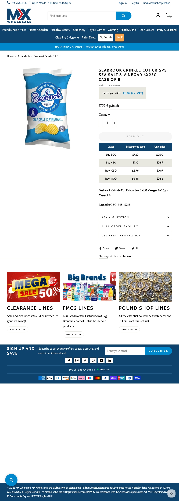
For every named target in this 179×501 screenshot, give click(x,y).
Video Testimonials (110, 410)
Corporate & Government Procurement (77, 425)
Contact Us (143, 404)
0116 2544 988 (19, 3)
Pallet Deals (89, 37)
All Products (23, 56)
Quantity (104, 114)
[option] (89, 47)
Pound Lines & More (14, 29)
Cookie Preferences (148, 448)
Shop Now (129, 329)
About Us (105, 404)
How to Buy (70, 410)
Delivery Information (121, 235)
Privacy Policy (71, 450)
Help (66, 404)
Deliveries (69, 416)
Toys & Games (96, 29)
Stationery (79, 29)
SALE (119, 37)
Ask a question (116, 217)
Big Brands (105, 37)
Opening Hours (146, 410)
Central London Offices (150, 423)
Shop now (18, 329)
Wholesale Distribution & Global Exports (80, 436)
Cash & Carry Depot (148, 416)
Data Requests (145, 455)
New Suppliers (145, 442)
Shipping (103, 256)
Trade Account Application (156, 3)
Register (135, 3)
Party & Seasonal (167, 29)
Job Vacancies (145, 436)
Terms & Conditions (74, 444)
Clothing (113, 29)
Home (10, 56)
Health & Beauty (60, 29)
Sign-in (123, 3)
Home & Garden (38, 29)
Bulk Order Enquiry (120, 226)
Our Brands (107, 416)
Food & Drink (128, 29)
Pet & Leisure (146, 29)
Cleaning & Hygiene (67, 37)
